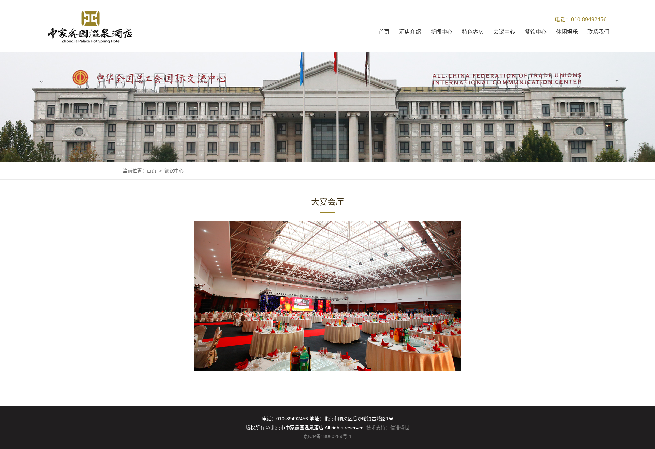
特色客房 (473, 32)
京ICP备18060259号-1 (327, 436)
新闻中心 (441, 32)
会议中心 (504, 32)
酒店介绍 (410, 32)
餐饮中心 (536, 32)
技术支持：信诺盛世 (387, 427)
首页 (384, 32)
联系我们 (598, 32)
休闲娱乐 (567, 32)
